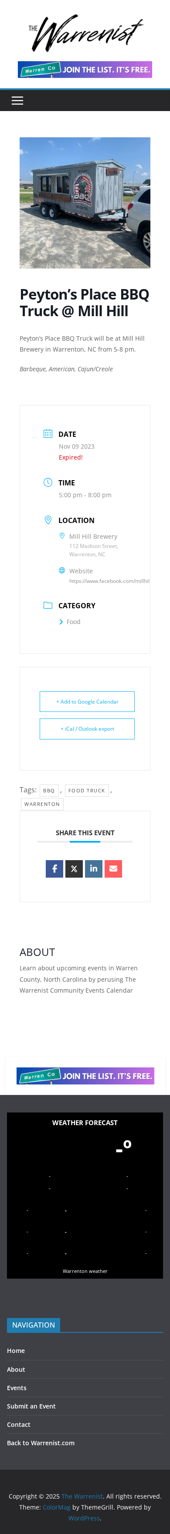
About (16, 1369)
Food (74, 621)
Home (16, 1350)
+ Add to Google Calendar (87, 701)
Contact (19, 1424)
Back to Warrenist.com (41, 1443)
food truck (86, 790)
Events (17, 1388)
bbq (49, 790)
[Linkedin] (93, 869)
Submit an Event (31, 1406)
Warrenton (42, 804)
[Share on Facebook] (54, 869)
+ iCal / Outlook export (87, 728)
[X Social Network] (74, 869)
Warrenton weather (85, 1271)
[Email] (113, 869)
